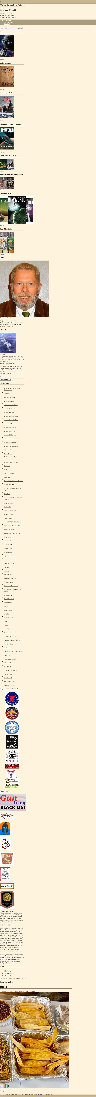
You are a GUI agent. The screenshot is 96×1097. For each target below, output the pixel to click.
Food (6, 978)
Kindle (2, 59)
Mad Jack (6, 567)
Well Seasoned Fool (9, 681)
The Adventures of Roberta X (12, 640)
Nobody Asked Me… (12, 5)
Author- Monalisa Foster (11, 439)
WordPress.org (8, 975)
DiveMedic (7, 494)
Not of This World (9, 599)
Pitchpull (6, 625)
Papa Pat (6, 614)
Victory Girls (7, 666)
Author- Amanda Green (11, 405)
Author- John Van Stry (10, 427)
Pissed (5, 621)
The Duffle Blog (8, 648)
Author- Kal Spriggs (10, 435)
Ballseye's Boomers (9, 450)
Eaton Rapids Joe (9, 503)
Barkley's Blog (8, 454)
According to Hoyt (9, 397)
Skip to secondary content (7, 17)
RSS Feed (7, 24)
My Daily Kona (8, 582)
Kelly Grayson (8, 537)
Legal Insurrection (9, 556)
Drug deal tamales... (15, 978)
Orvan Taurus (8, 610)
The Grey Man (8, 22)
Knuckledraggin (8, 544)
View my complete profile (7, 363)
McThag (6, 571)
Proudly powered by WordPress (27, 1094)
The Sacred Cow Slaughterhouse (13, 651)
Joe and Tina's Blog (9, 529)
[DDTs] (34, 1087)
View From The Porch (10, 670)
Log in (6, 970)
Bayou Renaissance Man (11, 462)
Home (2, 978)
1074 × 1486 (18, 991)
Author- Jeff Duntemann (11, 423)
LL (4, 559)
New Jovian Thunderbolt (11, 586)
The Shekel (7, 655)
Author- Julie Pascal (9, 431)
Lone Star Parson (9, 563)
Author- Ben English (10, 412)
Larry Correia (8, 548)
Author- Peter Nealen (10, 442)
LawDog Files (8, 552)
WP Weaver (49, 1094)
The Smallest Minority (10, 659)
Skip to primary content (7, 15)
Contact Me (7, 20)
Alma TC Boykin (9, 401)
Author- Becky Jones (10, 408)
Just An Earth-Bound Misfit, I (12, 533)
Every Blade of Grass (10, 510)
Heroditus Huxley (9, 514)
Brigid (5, 469)
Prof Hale (6, 629)
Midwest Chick (8, 574)
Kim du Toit (7, 540)
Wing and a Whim (9, 685)
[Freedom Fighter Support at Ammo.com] (16, 777)
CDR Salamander (9, 473)
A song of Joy (8, 393)
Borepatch (7, 466)
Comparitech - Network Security (13, 481)
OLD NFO (3, 354)
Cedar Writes (7, 477)
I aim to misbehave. (9, 518)
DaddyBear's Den (9, 484)
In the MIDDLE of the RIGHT (12, 522)
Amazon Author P (5, 318)
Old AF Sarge (8, 602)
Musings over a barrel (10, 578)
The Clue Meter (8, 644)
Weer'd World (8, 678)
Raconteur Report (9, 632)
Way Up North (8, 674)
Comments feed (8, 973)
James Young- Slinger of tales (12, 525)
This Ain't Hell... (8, 663)
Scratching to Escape (10, 636)
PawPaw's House (9, 617)
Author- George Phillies (11, 420)
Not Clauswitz (8, 595)
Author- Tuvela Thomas (11, 446)
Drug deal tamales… (30, 991)
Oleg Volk (7, 606)
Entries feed (7, 972)
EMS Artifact (7, 507)
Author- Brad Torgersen (11, 416)
